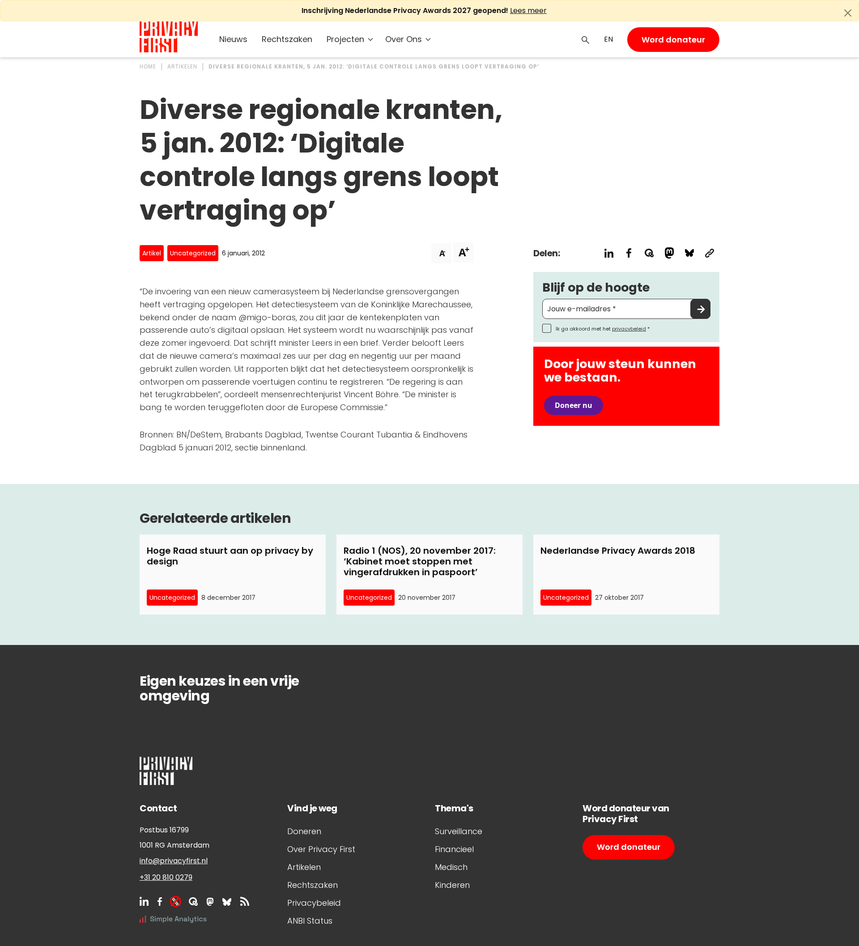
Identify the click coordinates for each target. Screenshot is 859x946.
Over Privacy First (321, 849)
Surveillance (458, 831)
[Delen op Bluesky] (689, 253)
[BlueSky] (226, 901)
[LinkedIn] (144, 901)
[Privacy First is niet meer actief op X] (175, 901)
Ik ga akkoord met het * (603, 328)
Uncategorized (193, 253)
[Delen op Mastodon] (669, 253)
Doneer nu (573, 405)
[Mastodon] (210, 901)
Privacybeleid (314, 902)
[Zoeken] (586, 39)
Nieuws (233, 39)
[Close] (848, 12)
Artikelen (304, 867)
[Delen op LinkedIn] (609, 253)
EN (608, 39)
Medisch (451, 867)
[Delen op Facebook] (629, 253)
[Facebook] (159, 901)
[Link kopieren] (709, 253)
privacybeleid (629, 328)
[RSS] (244, 901)
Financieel (454, 849)
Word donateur (673, 39)
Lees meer (528, 10)
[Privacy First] (169, 36)
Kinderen (452, 885)
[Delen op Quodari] (649, 253)
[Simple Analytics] (173, 918)
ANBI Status (309, 920)
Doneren (304, 831)
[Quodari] (193, 901)
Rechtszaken (287, 39)
